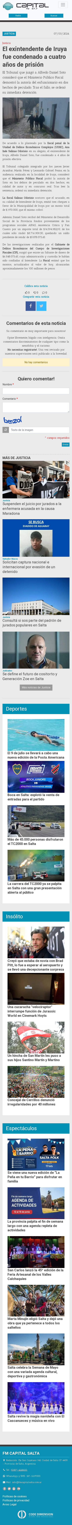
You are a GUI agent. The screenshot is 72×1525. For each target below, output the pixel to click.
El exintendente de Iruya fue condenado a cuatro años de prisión (35, 57)
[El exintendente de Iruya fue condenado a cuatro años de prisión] (36, 118)
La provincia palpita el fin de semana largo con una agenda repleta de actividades (35, 1225)
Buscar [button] (54, 16)
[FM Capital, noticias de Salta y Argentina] (26, 6)
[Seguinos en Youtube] (14, 1488)
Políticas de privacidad (16, 1500)
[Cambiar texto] (6, 430)
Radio (18, 16)
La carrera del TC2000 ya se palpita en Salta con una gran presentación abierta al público (35, 888)
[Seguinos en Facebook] (4, 1488)
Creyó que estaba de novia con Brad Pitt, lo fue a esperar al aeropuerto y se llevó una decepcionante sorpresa (36, 965)
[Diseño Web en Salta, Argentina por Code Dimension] (36, 1514)
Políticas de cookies (15, 1496)
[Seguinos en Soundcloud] (18, 1488)
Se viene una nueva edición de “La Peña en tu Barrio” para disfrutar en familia (35, 1177)
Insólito (14, 916)
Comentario (9, 398)
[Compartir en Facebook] (31, 306)
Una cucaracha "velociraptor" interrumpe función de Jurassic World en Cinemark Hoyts (32, 1011)
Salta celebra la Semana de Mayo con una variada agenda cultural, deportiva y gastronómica (33, 1371)
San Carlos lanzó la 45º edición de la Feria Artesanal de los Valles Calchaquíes (35, 1274)
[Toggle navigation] (63, 4)
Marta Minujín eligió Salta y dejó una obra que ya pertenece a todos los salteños (35, 1323)
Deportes (16, 709)
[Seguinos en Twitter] (9, 1488)
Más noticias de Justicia (36, 687)
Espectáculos (21, 1128)
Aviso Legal (9, 1504)
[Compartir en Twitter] (41, 306)
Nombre (7, 384)
